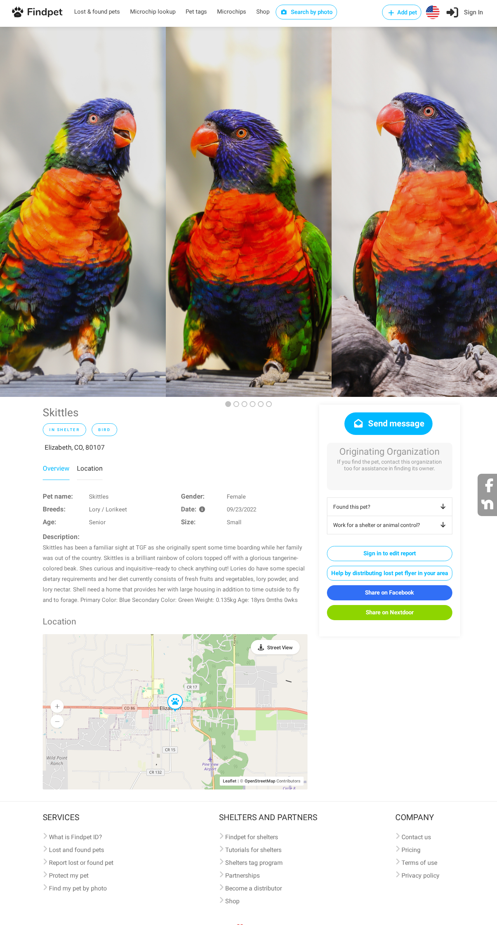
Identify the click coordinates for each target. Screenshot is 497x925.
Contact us (416, 837)
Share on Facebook (389, 592)
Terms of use (419, 862)
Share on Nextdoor (390, 612)
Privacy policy (420, 875)
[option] (83, 212)
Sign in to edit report (389, 553)
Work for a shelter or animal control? (376, 525)
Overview (56, 468)
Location (90, 468)
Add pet (406, 12)
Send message (395, 423)
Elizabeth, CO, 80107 (75, 447)
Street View (280, 647)
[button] (169, 694)
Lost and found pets (76, 850)
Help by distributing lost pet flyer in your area (389, 573)
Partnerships (242, 875)
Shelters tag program (254, 862)
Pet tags (196, 11)
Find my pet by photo (78, 888)
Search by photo (311, 12)
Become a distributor (253, 888)
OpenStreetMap (260, 781)
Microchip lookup (153, 11)
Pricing (411, 850)
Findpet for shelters (251, 837)
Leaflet (229, 781)
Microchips (231, 11)
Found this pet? (351, 507)
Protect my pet (69, 875)
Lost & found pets (97, 11)
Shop (262, 11)
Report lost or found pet (81, 862)
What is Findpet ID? (75, 837)
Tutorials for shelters (253, 850)
